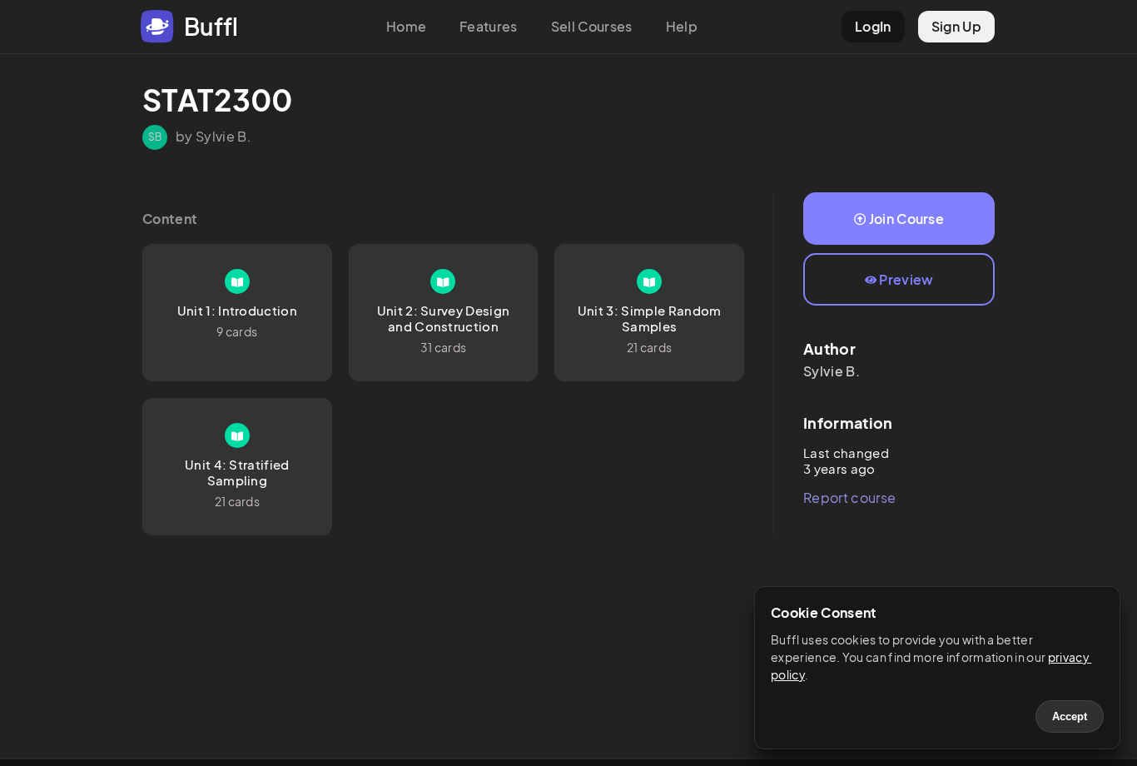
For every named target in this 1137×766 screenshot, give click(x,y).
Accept (1069, 716)
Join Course (907, 218)
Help (682, 26)
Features (488, 26)
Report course (849, 497)
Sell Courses (592, 26)
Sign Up (956, 26)
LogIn (873, 26)
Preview (906, 279)
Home (406, 26)
